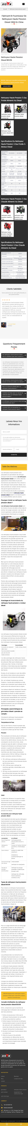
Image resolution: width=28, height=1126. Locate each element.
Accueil (5, 9)
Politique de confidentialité (8, 1121)
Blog (2, 1079)
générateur (3, 1090)
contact (3, 1081)
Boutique (16, 1076)
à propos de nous (18, 1079)
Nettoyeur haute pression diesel (17, 9)
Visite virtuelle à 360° (24, 4)
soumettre (14, 455)
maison (3, 1076)
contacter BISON (7, 86)
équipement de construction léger (18, 1093)
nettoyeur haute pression (20, 1090)
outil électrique (5, 1096)
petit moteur (4, 1092)
